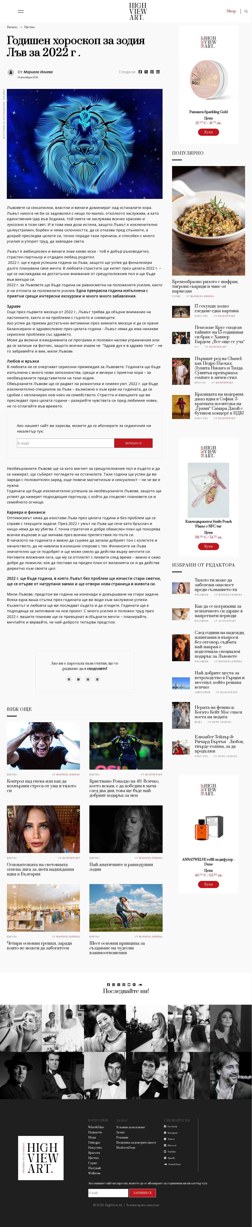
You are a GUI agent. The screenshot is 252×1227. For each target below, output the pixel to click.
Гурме (176, 296)
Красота (200, 383)
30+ (197, 347)
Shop (231, 11)
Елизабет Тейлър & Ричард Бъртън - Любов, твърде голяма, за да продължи (219, 744)
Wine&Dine (96, 1127)
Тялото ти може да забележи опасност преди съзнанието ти (216, 585)
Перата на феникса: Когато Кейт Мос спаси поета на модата (218, 712)
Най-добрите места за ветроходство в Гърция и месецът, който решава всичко (220, 680)
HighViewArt (154, 775)
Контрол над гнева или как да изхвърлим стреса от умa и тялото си (41, 786)
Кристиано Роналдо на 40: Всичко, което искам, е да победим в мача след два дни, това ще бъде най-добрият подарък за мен (124, 788)
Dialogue (94, 1143)
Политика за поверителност (136, 1143)
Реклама (122, 1137)
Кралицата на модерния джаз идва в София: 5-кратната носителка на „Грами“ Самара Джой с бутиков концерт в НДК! (219, 404)
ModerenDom (125, 1148)
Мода (198, 722)
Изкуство (201, 316)
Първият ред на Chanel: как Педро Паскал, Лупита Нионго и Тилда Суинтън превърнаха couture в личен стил (219, 368)
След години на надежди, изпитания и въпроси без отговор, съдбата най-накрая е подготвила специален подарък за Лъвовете (220, 644)
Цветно (29, 27)
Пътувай (94, 1168)
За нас (120, 1132)
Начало (12, 27)
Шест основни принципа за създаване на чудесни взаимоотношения (117, 948)
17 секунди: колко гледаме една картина (217, 309)
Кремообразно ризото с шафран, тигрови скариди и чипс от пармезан (205, 286)
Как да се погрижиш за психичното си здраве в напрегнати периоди (219, 611)
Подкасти (95, 1132)
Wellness (202, 595)
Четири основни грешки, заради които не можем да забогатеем (39, 946)
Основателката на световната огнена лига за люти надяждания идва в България (40, 869)
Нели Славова (222, 722)
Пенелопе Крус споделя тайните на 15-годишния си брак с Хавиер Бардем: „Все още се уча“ (220, 334)
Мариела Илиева (38, 71)
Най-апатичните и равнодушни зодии (121, 867)
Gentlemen (202, 692)
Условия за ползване (130, 1127)
